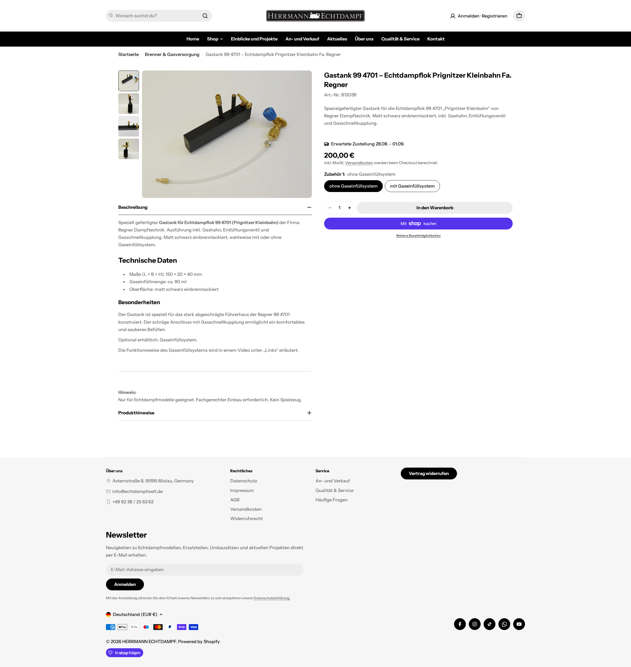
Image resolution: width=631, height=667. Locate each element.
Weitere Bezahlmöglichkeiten (418, 235)
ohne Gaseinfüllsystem (353, 186)
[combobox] (159, 16)
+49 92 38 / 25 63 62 (133, 502)
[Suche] (205, 16)
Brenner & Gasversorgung (172, 54)
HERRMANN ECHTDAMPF (149, 641)
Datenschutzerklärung (272, 598)
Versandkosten (359, 162)
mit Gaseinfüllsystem (412, 186)
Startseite (128, 54)
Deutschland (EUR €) (135, 614)
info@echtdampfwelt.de (137, 491)
